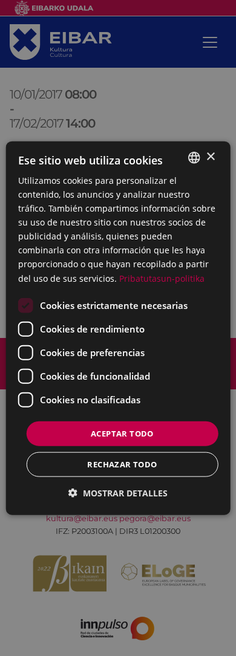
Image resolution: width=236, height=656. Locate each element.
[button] (118, 493)
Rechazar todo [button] (122, 464)
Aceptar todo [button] (122, 432)
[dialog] (118, 328)
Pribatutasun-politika (162, 278)
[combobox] (194, 157)
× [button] (210, 156)
